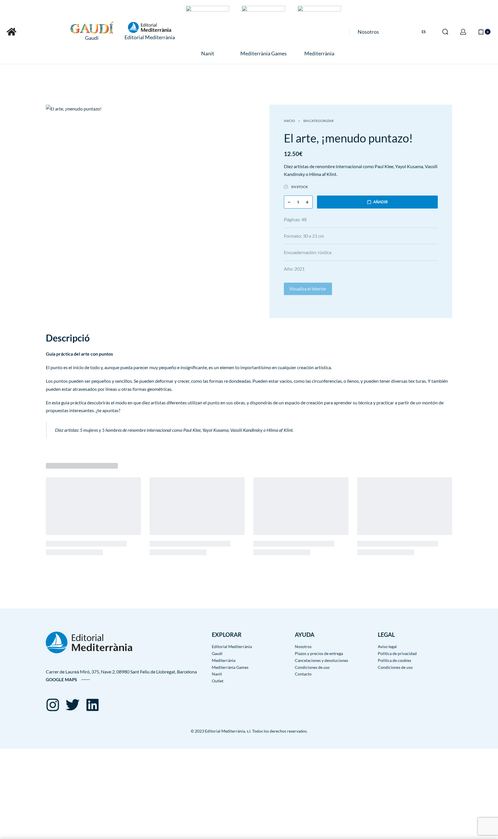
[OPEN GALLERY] (155, 182)
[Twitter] (73, 705)
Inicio (289, 121)
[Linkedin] (92, 705)
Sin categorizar (318, 121)
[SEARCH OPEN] (445, 32)
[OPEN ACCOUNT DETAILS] (463, 32)
